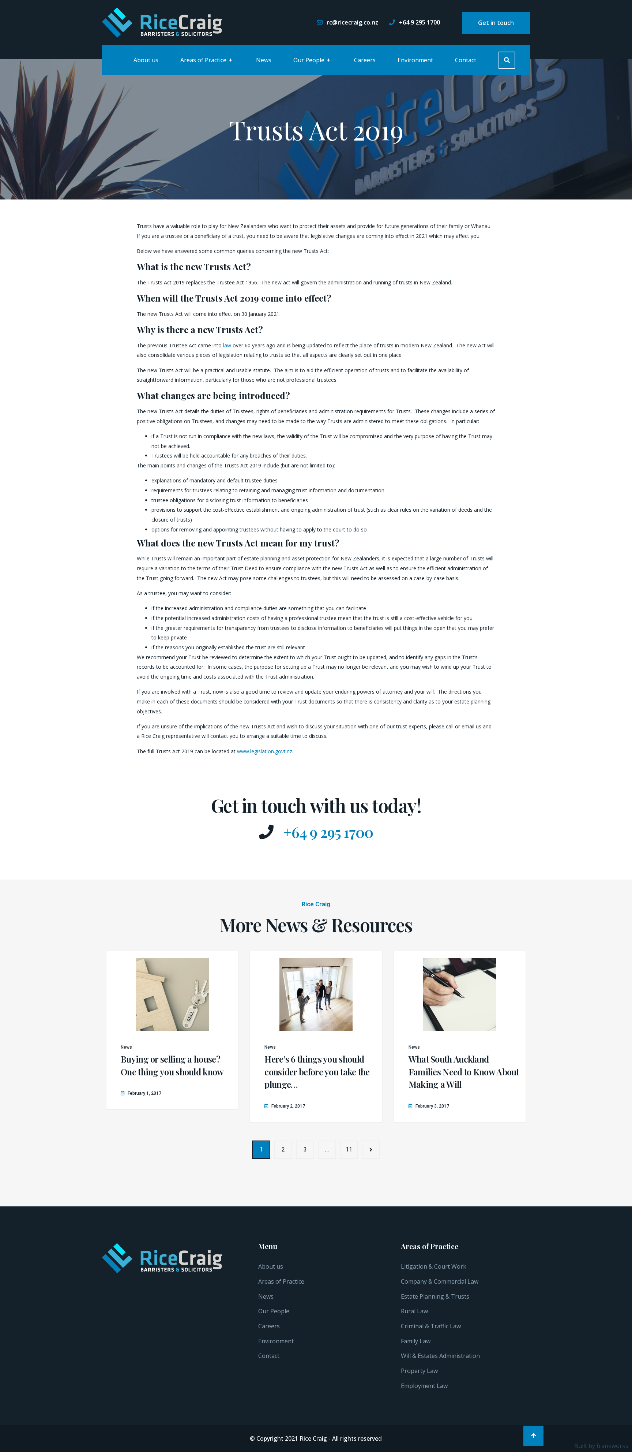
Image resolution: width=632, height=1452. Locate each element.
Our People (311, 60)
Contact (465, 60)
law (227, 345)
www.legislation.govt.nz (264, 751)
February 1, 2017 (144, 1093)
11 (349, 1149)
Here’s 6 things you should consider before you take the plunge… (316, 1071)
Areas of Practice (206, 60)
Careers (365, 60)
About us (145, 60)
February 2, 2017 (288, 1106)
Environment (415, 60)
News (263, 60)
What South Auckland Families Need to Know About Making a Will (464, 1071)
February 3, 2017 (432, 1106)
